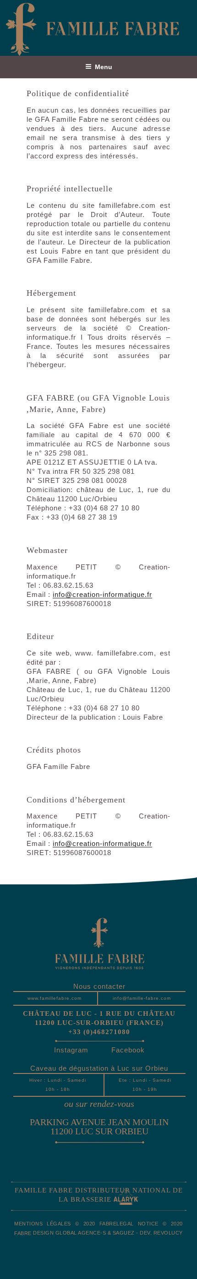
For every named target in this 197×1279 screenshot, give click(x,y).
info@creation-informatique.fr (102, 594)
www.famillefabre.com (54, 998)
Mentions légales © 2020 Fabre (65, 1223)
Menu (103, 66)
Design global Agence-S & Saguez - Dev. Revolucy (108, 1233)
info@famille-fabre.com (142, 998)
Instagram (71, 1050)
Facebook (128, 1050)
